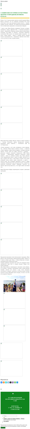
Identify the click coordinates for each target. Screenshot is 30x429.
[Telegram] (8, 382)
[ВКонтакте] (1, 382)
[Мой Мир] (17, 382)
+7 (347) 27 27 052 (15, 409)
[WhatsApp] (15, 382)
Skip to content (4, 1)
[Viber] (13, 382)
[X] (10, 382)
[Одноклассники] (4, 382)
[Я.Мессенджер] (6, 382)
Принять (3, 427)
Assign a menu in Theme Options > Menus (13, 418)
